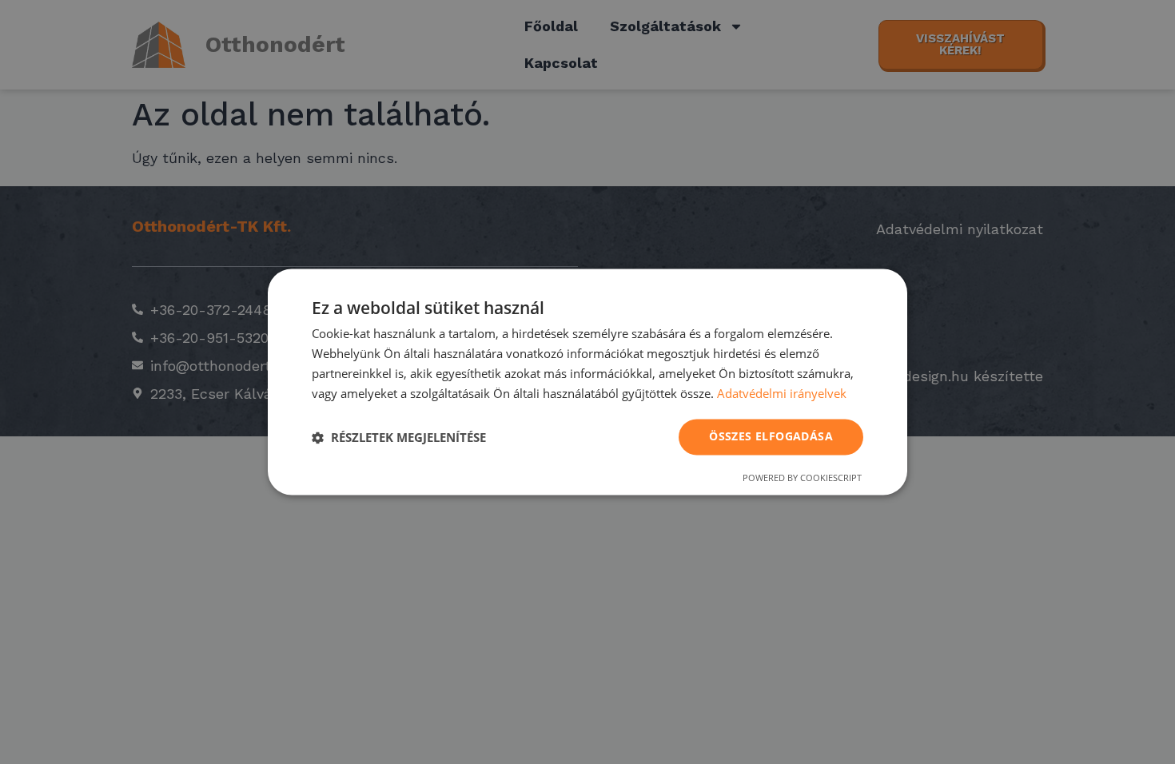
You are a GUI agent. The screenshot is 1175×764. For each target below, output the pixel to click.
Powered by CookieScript (802, 478)
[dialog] (587, 382)
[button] (399, 437)
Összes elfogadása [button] (771, 436)
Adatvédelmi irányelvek (781, 393)
